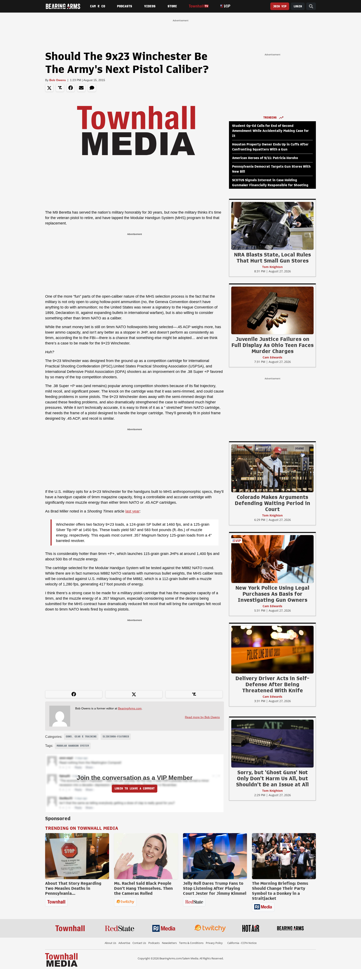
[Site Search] (311, 6)
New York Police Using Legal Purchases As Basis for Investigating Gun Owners (272, 594)
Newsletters (169, 943)
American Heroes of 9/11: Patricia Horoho (265, 158)
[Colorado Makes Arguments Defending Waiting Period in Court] (272, 468)
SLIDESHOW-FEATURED (116, 736)
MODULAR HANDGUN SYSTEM (73, 745)
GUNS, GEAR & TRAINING (81, 736)
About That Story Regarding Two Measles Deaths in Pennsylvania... (73, 888)
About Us (110, 943)
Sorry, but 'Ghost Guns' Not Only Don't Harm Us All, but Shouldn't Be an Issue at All (272, 778)
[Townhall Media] (61, 959)
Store (172, 6)
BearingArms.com (130, 708)
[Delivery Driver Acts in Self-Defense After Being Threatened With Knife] (272, 649)
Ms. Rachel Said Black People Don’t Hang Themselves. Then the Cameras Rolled (143, 888)
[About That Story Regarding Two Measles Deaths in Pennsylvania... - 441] (77, 856)
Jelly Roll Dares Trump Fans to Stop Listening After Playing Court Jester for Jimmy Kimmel (214, 888)
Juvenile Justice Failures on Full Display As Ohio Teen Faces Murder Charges (272, 345)
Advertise (124, 943)
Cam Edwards (272, 357)
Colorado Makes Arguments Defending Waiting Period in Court (272, 503)
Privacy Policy (214, 943)
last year (132, 511)
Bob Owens (57, 80)
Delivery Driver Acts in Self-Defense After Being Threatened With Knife (272, 684)
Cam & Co (97, 6)
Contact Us (139, 943)
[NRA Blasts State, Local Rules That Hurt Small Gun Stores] (272, 225)
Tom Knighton (272, 267)
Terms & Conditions (191, 943)
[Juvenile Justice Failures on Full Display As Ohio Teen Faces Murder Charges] (272, 310)
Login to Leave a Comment (134, 788)
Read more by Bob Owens (202, 717)
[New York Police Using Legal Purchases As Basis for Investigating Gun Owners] (272, 559)
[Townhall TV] (198, 6)
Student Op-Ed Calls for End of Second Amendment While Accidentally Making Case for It (270, 131)
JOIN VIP (279, 6)
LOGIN (298, 6)
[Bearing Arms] (63, 6)
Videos (149, 6)
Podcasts (124, 6)
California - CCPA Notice (242, 943)
